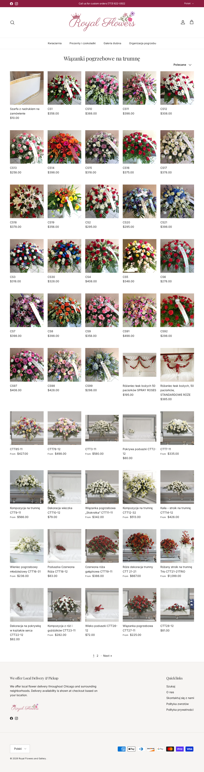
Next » (107, 655)
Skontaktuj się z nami (180, 698)
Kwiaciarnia (55, 43)
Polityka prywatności (179, 709)
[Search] (12, 22)
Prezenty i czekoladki (83, 43)
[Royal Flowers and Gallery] (102, 22)
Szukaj (170, 686)
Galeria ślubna (112, 43)
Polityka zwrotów (177, 704)
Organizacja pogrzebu (142, 43)
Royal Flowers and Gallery (32, 758)
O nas (170, 692)
